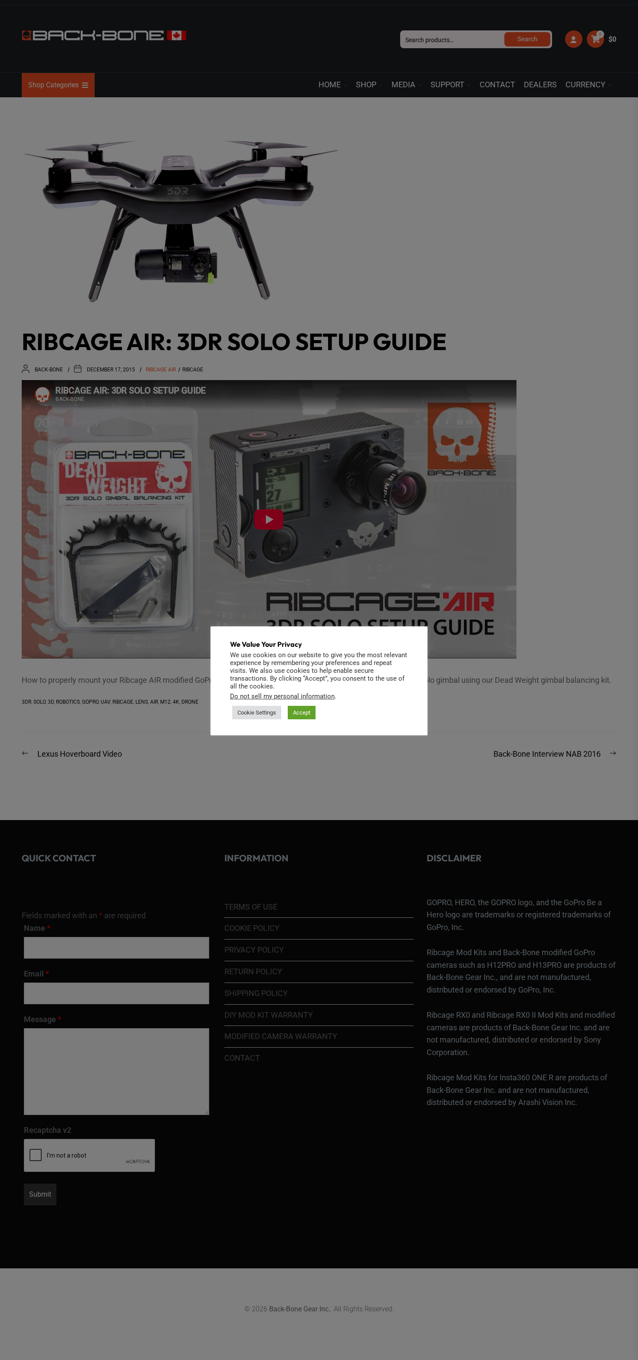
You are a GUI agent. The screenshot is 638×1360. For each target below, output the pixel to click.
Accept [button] (301, 712)
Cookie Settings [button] (256, 712)
